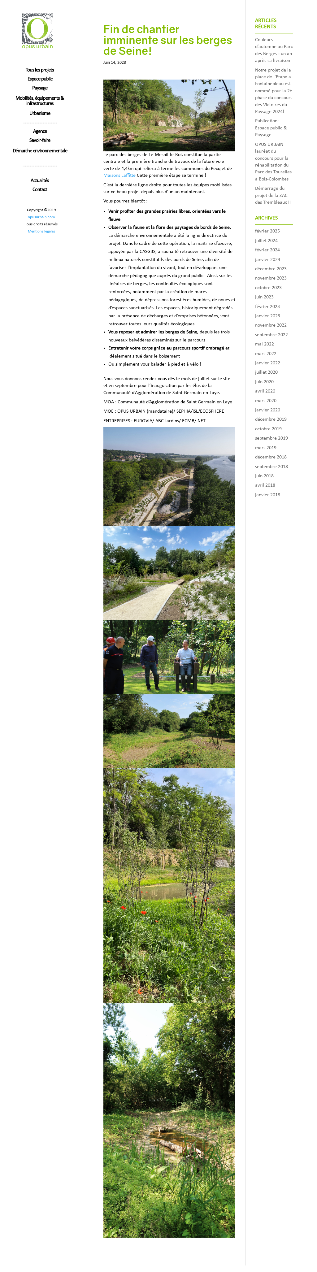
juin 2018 (264, 476)
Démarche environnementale (40, 151)
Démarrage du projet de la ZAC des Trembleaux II (273, 195)
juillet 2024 (266, 240)
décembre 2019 (271, 419)
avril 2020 (265, 391)
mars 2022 (265, 353)
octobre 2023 (268, 287)
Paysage (39, 89)
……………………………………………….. (40, 122)
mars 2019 (265, 447)
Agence (40, 132)
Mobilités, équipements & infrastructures (39, 101)
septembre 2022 (271, 334)
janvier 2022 (267, 363)
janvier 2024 (267, 259)
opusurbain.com (41, 217)
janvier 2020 (267, 410)
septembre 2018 (271, 466)
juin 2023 (264, 297)
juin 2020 (264, 382)
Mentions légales (41, 231)
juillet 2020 (266, 372)
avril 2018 (265, 485)
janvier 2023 (267, 316)
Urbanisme (39, 114)
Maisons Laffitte (119, 175)
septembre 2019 (271, 438)
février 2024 (267, 250)
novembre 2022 (271, 325)
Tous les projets (40, 71)
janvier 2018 (267, 495)
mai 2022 (264, 344)
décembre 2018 (271, 457)
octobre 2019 (268, 429)
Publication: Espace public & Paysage (271, 128)
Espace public (40, 80)
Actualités (40, 181)
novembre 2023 (271, 278)
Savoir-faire (39, 141)
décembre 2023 (271, 269)
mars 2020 (265, 400)
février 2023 (267, 306)
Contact (40, 190)
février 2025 (267, 231)
